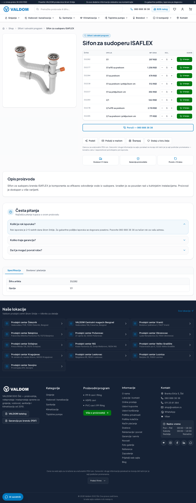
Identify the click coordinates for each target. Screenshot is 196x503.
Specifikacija (14, 270)
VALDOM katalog (17, 413)
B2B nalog (162, 9)
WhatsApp (170, 412)
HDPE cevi (90, 400)
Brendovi (140, 18)
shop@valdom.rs (173, 407)
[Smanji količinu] (162, 59)
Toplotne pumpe (116, 18)
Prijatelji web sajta (131, 457)
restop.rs (109, 499)
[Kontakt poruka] (190, 443)
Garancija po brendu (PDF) (23, 420)
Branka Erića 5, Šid (174, 393)
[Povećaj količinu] (172, 59)
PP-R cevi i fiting (93, 395)
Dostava (126, 427)
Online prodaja (129, 402)
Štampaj (136, 140)
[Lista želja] (175, 9)
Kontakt (184, 18)
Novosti (126, 440)
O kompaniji (162, 18)
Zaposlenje (127, 453)
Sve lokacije (184, 311)
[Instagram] (170, 443)
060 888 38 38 (142, 9)
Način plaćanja (129, 423)
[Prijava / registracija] (182, 9)
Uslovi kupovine (130, 406)
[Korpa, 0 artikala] (190, 9)
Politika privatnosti (131, 415)
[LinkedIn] (184, 443)
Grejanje (12, 18)
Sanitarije (67, 18)
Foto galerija (128, 445)
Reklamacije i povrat (132, 432)
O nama (126, 393)
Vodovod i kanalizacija (39, 18)
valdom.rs (98, 499)
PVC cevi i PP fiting (95, 405)
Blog (124, 462)
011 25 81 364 (172, 402)
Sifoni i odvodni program (98, 35)
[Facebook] (177, 443)
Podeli (92, 140)
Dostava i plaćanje (36, 270)
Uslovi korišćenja (130, 410)
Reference (127, 449)
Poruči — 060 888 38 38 (140, 127)
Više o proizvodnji (95, 412)
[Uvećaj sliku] (39, 70)
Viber (167, 416)
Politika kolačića (130, 419)
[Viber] (163, 443)
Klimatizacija (90, 18)
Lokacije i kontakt (131, 397)
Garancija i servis (130, 436)
